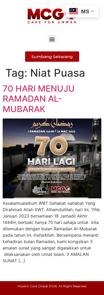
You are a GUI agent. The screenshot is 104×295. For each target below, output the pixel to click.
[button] (52, 39)
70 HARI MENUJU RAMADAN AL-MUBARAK (39, 98)
